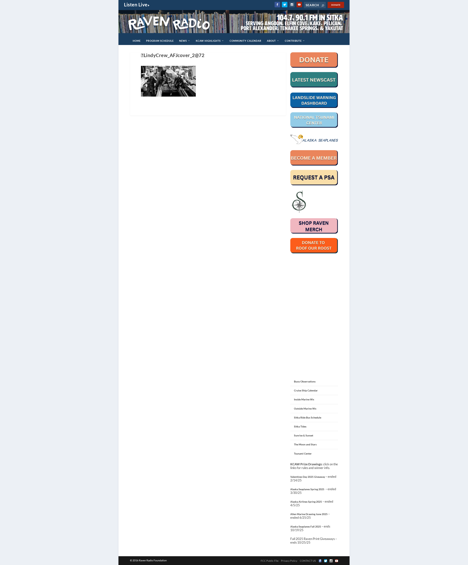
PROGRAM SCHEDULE (160, 40)
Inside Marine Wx (304, 399)
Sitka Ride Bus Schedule (307, 417)
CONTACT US (308, 560)
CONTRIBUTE (293, 40)
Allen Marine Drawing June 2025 (309, 514)
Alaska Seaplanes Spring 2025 (307, 489)
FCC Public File (269, 560)
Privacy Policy (289, 560)
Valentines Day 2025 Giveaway (307, 476)
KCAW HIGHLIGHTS (208, 40)
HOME (137, 40)
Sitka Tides (300, 426)
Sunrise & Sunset (303, 435)
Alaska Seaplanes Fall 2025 (305, 526)
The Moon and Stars (305, 444)
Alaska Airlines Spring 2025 (306, 501)
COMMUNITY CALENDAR (245, 40)
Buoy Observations (305, 381)
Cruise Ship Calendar (306, 390)
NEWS (183, 40)
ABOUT (271, 40)
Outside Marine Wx (305, 408)
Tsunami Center (303, 453)
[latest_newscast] (314, 86)
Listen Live (136, 4)
